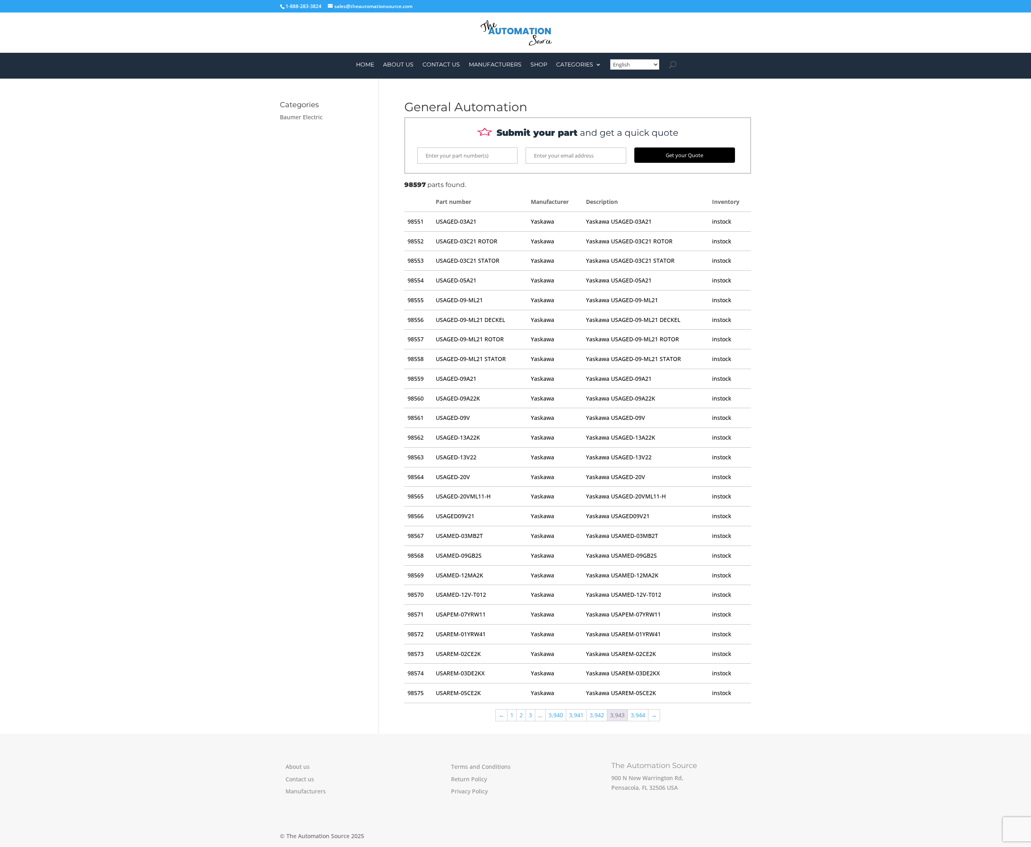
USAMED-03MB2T (459, 536)
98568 (416, 555)
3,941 (576, 715)
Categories (574, 65)
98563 (416, 457)
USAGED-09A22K (458, 398)
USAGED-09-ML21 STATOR (471, 359)
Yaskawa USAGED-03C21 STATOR (630, 260)
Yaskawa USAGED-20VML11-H (626, 496)
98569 (416, 575)
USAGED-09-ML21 (459, 300)
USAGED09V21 (455, 516)
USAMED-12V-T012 (461, 594)
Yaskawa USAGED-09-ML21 (622, 300)
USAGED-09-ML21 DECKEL (470, 320)
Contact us (441, 65)
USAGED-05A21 (456, 280)
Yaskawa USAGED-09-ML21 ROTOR (632, 339)
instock (721, 221)
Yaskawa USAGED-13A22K (620, 437)
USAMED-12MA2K (459, 575)
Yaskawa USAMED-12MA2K (622, 575)
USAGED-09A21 (456, 378)
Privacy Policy (469, 791)
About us (398, 65)
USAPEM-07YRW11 (461, 614)
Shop (538, 65)
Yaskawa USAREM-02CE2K (621, 654)
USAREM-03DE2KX (460, 673)
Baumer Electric (301, 117)
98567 (416, 536)
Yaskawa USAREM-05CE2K (621, 693)
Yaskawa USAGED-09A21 (619, 378)
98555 (416, 300)
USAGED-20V (453, 477)
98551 (416, 221)
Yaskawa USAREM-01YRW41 (623, 634)
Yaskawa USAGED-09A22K (620, 398)
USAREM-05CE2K (458, 693)
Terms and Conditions (481, 766)
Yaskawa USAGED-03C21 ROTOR (629, 241)
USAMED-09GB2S (459, 555)
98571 (416, 614)
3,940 (556, 715)
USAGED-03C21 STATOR (467, 260)
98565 (416, 496)
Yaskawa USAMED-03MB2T (622, 536)
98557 (416, 339)
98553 (416, 260)
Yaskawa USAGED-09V (615, 417)
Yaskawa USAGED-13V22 (619, 457)
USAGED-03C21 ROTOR (466, 241)
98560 (416, 398)
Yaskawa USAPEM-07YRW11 (623, 614)
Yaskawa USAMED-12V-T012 (623, 594)
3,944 (638, 715)
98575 (416, 693)
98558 (416, 359)
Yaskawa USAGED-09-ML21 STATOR (633, 359)
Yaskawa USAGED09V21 (618, 516)
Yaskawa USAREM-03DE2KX (623, 673)
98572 (416, 634)
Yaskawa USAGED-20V (615, 477)
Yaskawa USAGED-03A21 (619, 221)
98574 (416, 673)
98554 (416, 280)
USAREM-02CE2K (458, 654)
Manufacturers (495, 65)
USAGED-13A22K (458, 437)
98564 (416, 477)
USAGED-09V (453, 417)
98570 (416, 594)
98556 (416, 320)
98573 (416, 654)
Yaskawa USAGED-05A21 (619, 280)
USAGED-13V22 (456, 457)
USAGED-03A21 (456, 221)
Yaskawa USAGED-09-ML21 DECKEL (633, 320)
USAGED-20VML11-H (463, 496)
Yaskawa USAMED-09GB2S (621, 555)
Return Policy (469, 779)
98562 (416, 437)
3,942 (597, 715)
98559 (416, 378)
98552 (416, 241)
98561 (416, 417)
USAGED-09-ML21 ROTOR (470, 339)
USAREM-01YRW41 (461, 634)
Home (365, 65)
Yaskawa (542, 221)
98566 (416, 516)
